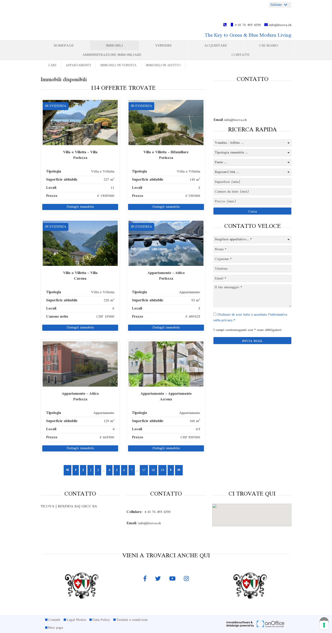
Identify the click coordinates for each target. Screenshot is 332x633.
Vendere (163, 46)
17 (144, 470)
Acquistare (215, 46)
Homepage (64, 46)
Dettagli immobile (80, 207)
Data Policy (101, 620)
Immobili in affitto (163, 65)
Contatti (240, 55)
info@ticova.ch (279, 25)
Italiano (276, 5)
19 (162, 470)
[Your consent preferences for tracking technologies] (324, 625)
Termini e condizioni (132, 620)
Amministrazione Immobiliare (111, 55)
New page (55, 628)
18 (153, 470)
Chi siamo (268, 46)
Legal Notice (76, 620)
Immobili (114, 46)
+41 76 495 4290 (247, 25)
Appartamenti (78, 65)
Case (52, 65)
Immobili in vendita (118, 65)
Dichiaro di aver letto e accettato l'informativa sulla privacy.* (250, 317)
